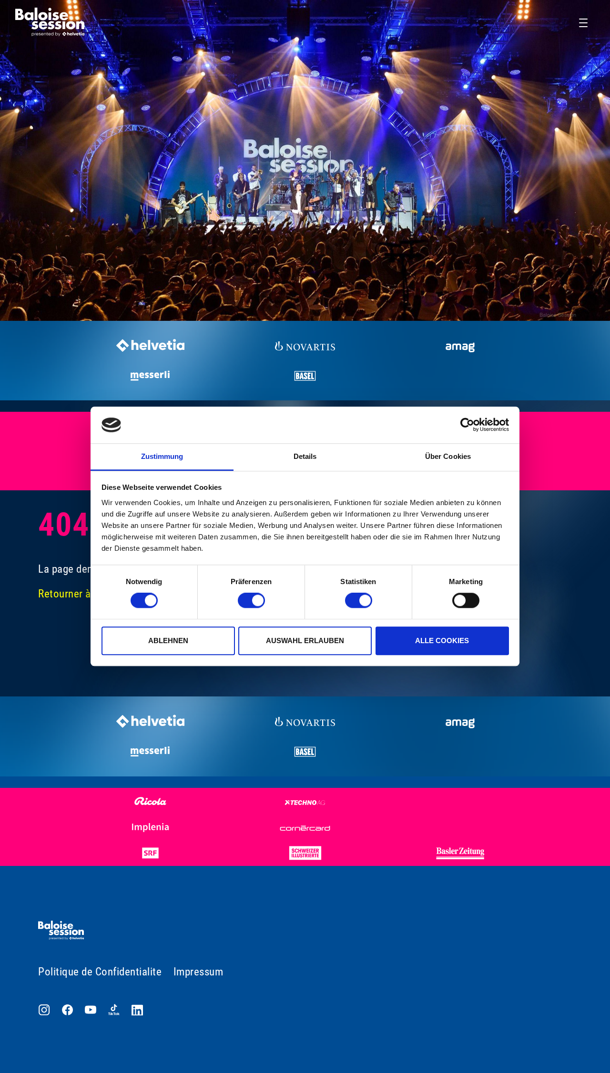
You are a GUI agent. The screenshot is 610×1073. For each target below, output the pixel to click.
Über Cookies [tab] (448, 456)
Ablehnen (168, 640)
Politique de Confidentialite (100, 971)
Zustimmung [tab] (162, 456)
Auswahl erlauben (305, 640)
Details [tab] (305, 456)
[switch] (251, 600)
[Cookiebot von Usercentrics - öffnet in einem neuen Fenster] (467, 425)
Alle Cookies (442, 640)
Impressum (198, 971)
